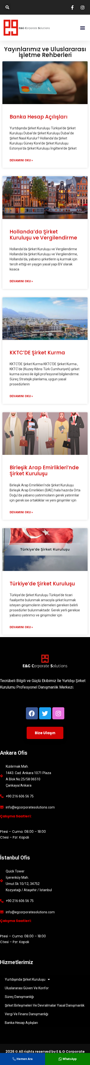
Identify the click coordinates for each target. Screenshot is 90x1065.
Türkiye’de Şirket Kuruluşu (42, 583)
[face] (73, 7)
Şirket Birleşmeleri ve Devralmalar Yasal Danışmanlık (44, 1005)
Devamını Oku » (21, 160)
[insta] (83, 7)
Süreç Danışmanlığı (19, 997)
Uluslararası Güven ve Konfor (27, 988)
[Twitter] (45, 713)
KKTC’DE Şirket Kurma (37, 352)
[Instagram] (58, 713)
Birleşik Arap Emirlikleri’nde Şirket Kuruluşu (44, 470)
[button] (7, 7)
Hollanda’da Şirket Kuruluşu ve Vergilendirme (43, 234)
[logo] (27, 27)
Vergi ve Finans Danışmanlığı (26, 1014)
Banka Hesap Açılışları (38, 116)
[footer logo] (45, 661)
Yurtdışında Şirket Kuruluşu (25, 979)
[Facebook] (32, 713)
